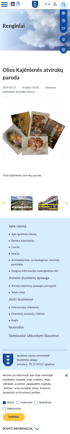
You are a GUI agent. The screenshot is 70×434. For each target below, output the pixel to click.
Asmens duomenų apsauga (29, 278)
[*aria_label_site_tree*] (55, 4)
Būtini (10, 402)
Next (66, 203)
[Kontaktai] (63, 13)
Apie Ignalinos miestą (23, 234)
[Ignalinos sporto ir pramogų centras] (48, 203)
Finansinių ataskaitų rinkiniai (28, 314)
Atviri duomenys (21, 299)
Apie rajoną (17, 226)
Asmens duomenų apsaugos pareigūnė (33, 286)
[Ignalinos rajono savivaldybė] (35, 4)
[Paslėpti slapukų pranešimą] (66, 376)
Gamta (15, 247)
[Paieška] (63, 5)
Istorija (15, 253)
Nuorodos (16, 327)
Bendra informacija (22, 240)
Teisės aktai (18, 292)
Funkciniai (26, 402)
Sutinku (13, 417)
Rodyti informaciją (17, 429)
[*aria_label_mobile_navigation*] (4, 4)
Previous (3, 203)
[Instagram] (63, 50)
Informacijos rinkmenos (25, 307)
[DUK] (63, 21)
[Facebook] (63, 39)
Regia (14, 320)
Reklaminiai (14, 408)
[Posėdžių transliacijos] (63, 28)
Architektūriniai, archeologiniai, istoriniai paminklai (35, 262)
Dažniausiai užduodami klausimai (34, 336)
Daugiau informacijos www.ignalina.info (34, 271)
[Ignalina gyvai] (22, 203)
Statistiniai (45, 402)
